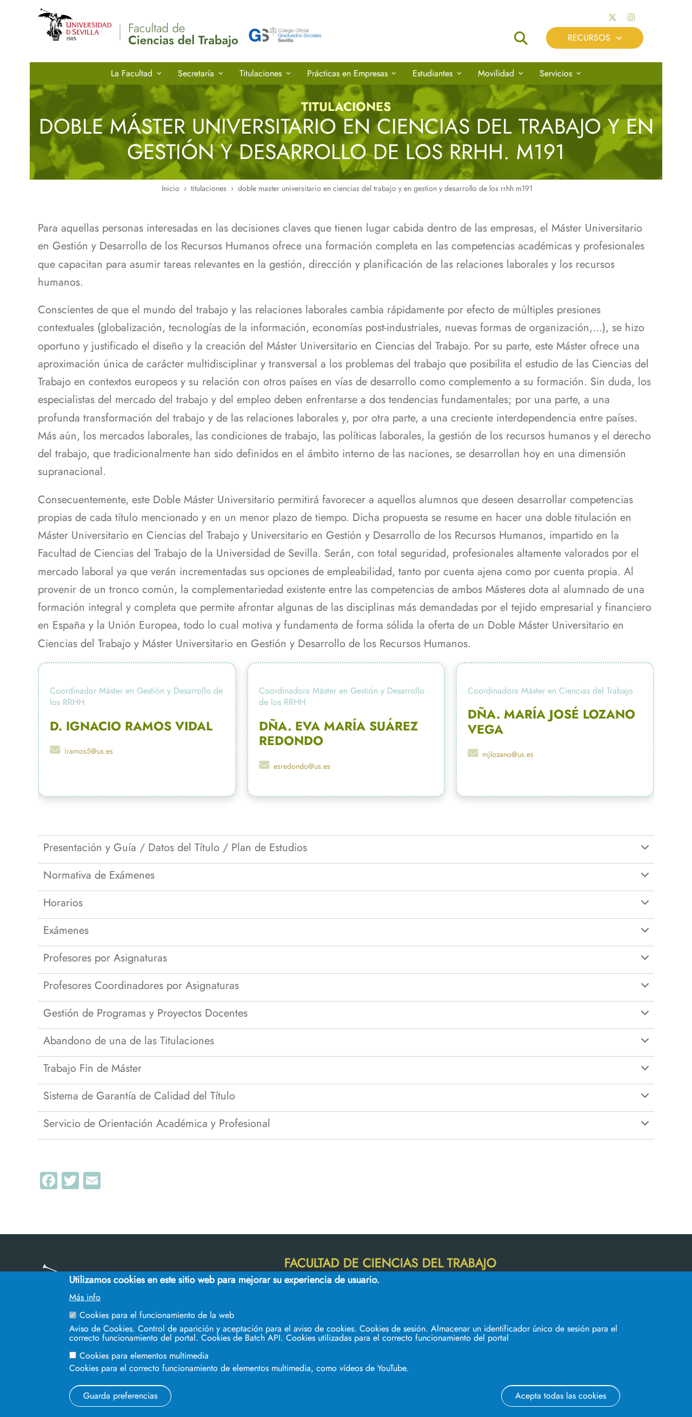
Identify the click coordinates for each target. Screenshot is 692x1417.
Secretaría (196, 73)
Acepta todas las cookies (560, 1395)
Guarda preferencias (120, 1395)
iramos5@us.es (88, 751)
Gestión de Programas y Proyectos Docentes (145, 1012)
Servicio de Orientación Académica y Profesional (156, 1123)
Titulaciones (260, 73)
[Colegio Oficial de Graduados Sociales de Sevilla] (285, 38)
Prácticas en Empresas (347, 73)
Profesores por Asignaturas (105, 957)
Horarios (63, 902)
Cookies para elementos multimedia (144, 1355)
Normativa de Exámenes (99, 874)
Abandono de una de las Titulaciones (128, 1040)
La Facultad (131, 73)
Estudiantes (432, 73)
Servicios (556, 73)
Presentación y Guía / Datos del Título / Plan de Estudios (175, 847)
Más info (85, 1297)
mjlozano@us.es (508, 754)
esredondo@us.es (302, 766)
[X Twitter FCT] (612, 17)
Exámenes (66, 930)
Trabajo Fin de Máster (92, 1068)
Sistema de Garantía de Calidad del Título (139, 1095)
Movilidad (496, 73)
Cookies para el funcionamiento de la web (156, 1315)
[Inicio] (183, 37)
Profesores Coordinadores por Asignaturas (141, 985)
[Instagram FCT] (631, 17)
